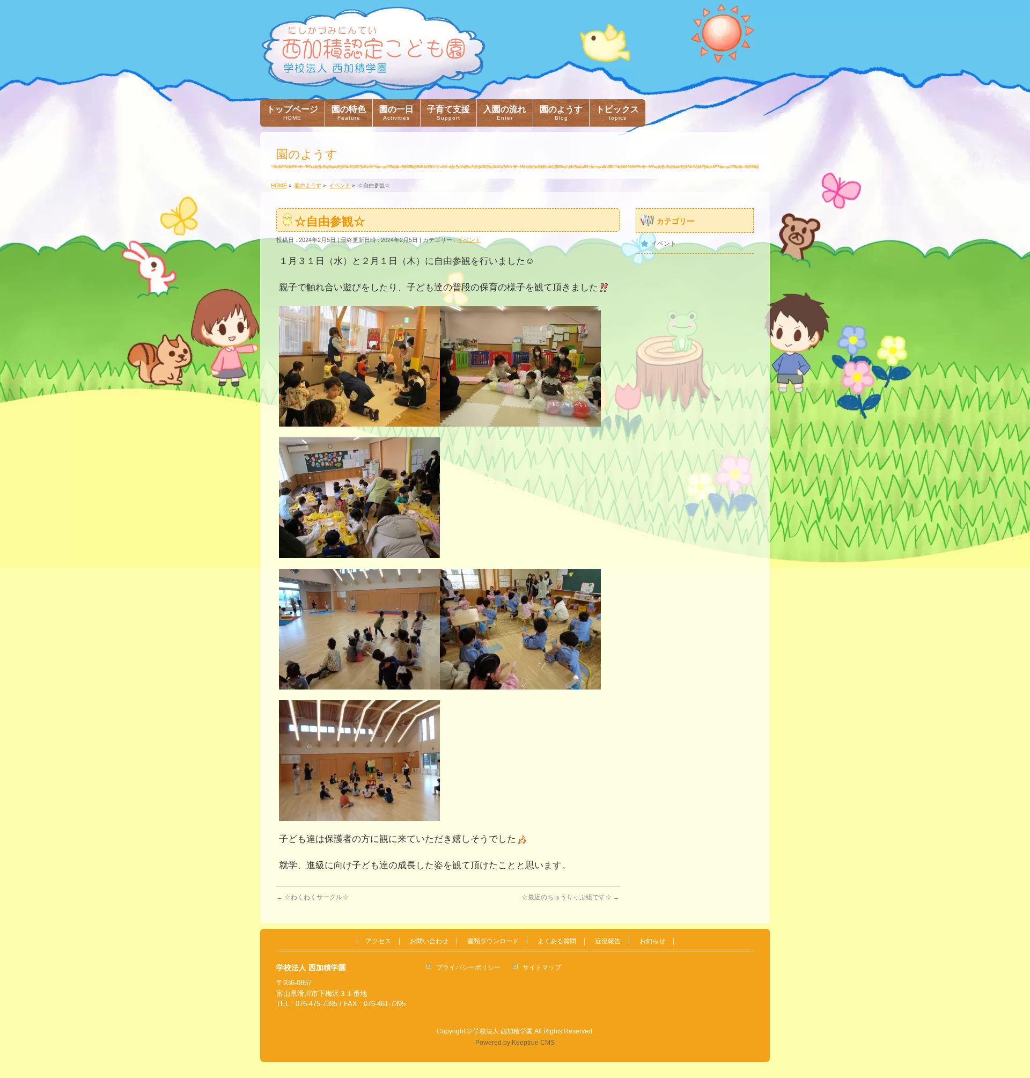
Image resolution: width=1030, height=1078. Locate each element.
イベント (469, 240)
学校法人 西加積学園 (503, 1031)
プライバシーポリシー (468, 967)
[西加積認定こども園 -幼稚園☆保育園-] (373, 79)
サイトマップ (542, 967)
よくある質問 (557, 941)
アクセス (378, 941)
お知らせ (652, 941)
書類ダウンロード (493, 941)
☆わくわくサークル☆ (312, 897)
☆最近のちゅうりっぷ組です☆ (570, 897)
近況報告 (608, 941)
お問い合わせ (429, 941)
